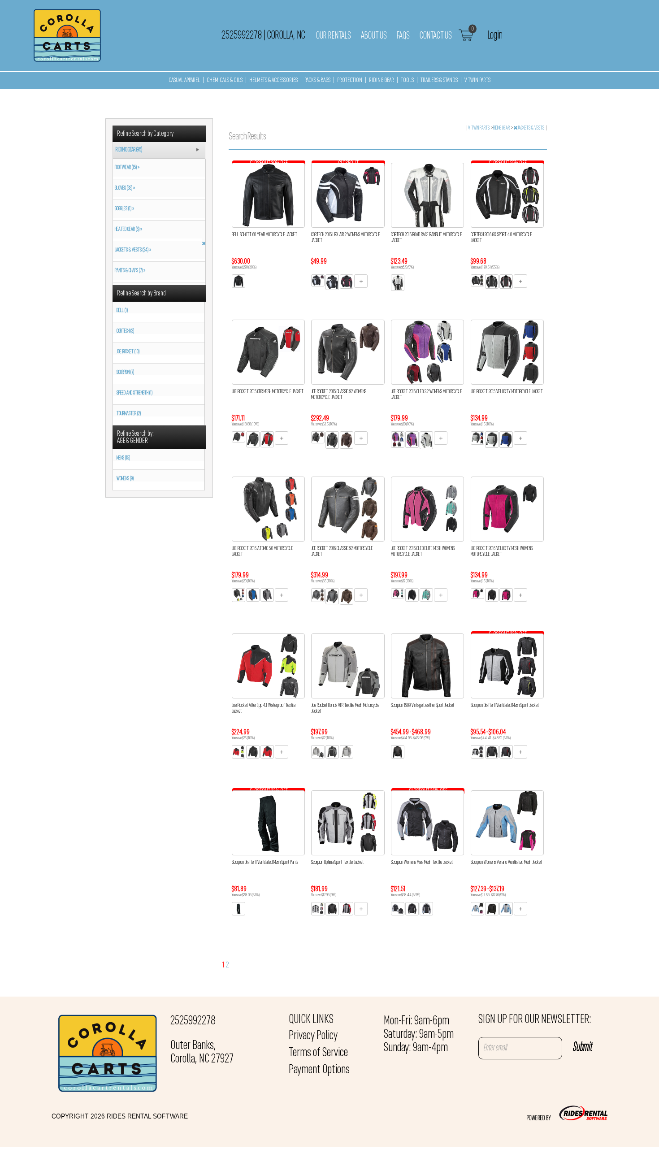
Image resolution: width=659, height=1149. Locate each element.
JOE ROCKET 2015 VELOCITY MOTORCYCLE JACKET (507, 392)
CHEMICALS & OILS (225, 80)
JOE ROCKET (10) (128, 352)
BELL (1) (122, 310)
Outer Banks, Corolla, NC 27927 (202, 1053)
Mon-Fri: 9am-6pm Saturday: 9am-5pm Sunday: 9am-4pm (419, 1034)
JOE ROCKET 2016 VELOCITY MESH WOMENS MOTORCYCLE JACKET (502, 551)
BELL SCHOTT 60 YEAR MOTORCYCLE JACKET (264, 235)
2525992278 (193, 1021)
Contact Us (436, 36)
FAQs (403, 36)
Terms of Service (318, 1053)
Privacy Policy (313, 1036)
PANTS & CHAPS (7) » (129, 270)
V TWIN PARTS (477, 80)
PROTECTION (349, 80)
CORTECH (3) (125, 331)
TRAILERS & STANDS (439, 80)
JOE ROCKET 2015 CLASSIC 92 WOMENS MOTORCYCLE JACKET (338, 394)
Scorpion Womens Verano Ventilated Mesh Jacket (506, 862)
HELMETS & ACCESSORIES (273, 80)
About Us (374, 36)
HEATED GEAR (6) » (127, 229)
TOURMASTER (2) (129, 413)
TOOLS (407, 80)
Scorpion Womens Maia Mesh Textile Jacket (422, 862)
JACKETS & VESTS (531, 128)
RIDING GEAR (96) (128, 150)
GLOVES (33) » (124, 188)
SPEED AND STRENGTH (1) (134, 393)
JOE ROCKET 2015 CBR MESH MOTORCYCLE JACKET (267, 392)
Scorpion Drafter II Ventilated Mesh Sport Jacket (505, 705)
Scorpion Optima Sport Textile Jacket (337, 862)
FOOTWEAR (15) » (126, 167)
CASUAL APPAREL (184, 80)
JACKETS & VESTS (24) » (132, 250)
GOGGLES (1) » (123, 209)
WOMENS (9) (125, 478)
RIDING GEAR (381, 80)
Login (494, 35)
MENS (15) (123, 458)
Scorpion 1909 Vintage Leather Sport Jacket (422, 705)
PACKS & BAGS (317, 80)
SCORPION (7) (125, 372)
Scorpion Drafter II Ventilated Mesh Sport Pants (265, 862)
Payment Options (319, 1070)
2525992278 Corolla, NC (263, 35)
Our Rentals (333, 36)
